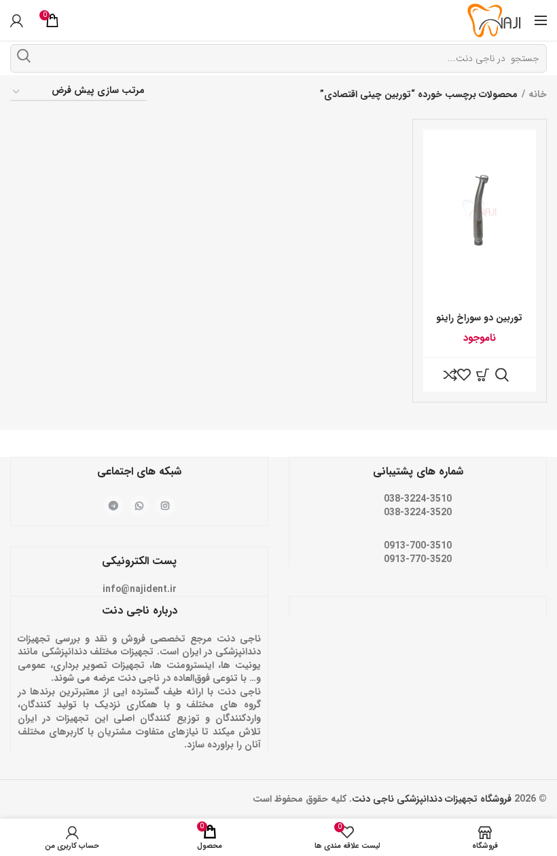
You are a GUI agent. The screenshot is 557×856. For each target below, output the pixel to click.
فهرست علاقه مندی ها (464, 375)
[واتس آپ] (139, 506)
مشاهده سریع (502, 375)
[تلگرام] (113, 506)
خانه (537, 94)
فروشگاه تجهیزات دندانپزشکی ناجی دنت (431, 799)
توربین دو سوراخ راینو (479, 318)
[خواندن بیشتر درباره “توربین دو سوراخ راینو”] (483, 375)
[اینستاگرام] (165, 506)
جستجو (24, 55)
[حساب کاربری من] (16, 20)
